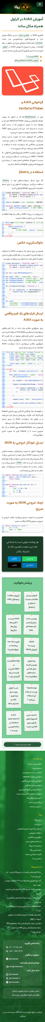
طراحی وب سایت (34, 764)
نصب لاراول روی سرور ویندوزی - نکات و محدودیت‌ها (13, 695)
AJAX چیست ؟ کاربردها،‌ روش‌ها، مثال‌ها (13, 624)
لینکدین (29, 565)
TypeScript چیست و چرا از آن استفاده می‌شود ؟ (31, 694)
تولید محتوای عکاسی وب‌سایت (28, 794)
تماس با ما (37, 858)
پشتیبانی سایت (34, 802)
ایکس (14, 565)
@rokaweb (13, 959)
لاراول (5, 47)
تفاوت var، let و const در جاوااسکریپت (13, 645)
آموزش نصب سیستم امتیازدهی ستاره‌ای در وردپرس (23, 900)
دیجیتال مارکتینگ (33, 798)
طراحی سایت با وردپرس (31, 772)
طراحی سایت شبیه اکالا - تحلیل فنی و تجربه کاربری (23, 891)
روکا (17, 7)
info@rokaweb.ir (16, 966)
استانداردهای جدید (33, 841)
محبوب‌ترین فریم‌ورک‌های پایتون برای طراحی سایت (32, 720)
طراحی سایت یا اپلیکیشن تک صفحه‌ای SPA (31, 624)
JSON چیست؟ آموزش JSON (31, 645)
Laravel (39, 43)
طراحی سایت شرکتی (33, 785)
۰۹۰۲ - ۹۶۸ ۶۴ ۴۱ (16, 951)
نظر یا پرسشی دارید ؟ (22, 744)
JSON (18, 462)
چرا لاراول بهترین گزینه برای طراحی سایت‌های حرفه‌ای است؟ (31, 668)
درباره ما (38, 824)
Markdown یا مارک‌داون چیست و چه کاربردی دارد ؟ (23, 908)
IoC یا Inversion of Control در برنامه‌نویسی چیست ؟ (13, 722)
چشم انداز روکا (35, 846)
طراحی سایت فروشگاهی (31, 781)
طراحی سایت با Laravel (32, 776)
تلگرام (14, 558)
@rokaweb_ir (14, 978)
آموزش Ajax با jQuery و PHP (13, 597)
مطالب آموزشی (35, 833)
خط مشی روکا (35, 850)
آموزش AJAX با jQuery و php (26, 60)
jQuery (6, 180)
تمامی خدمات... (34, 806)
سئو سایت (36, 768)
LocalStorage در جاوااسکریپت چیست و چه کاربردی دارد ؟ (13, 668)
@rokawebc (14, 982)
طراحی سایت (24, 35)
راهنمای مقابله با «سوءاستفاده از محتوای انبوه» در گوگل (24, 917)
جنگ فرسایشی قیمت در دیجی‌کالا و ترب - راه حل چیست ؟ (23, 874)
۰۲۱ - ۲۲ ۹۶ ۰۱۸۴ (15, 947)
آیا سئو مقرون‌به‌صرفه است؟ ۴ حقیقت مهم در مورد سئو (22, 883)
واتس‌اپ (29, 558)
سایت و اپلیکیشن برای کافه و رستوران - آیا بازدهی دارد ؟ (24, 930)
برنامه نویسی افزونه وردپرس (30, 789)
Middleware (30, 117)
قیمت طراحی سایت (33, 854)
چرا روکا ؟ (37, 820)
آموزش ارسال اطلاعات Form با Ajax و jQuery (32, 601)
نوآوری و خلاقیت (34, 837)
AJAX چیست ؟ (32, 56)
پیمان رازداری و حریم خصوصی (29, 828)
